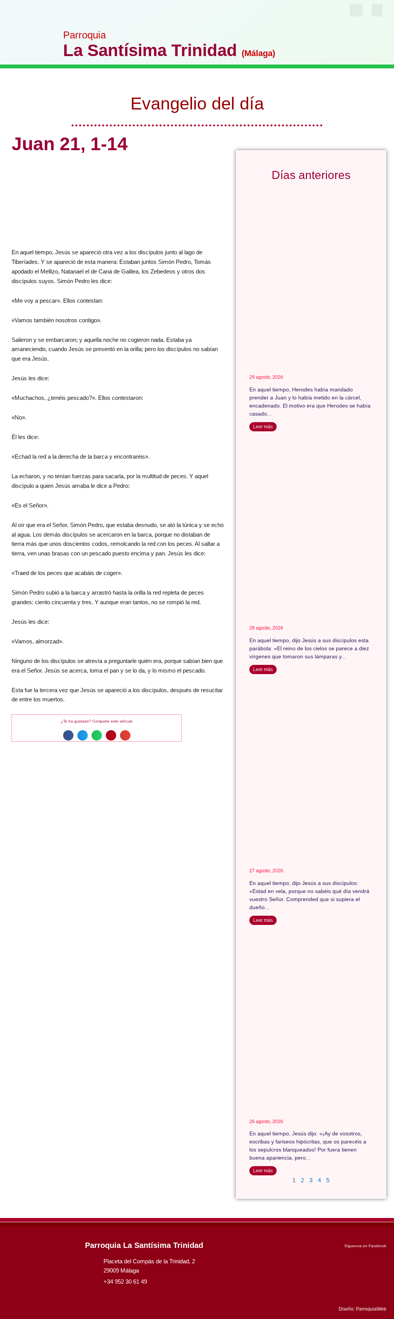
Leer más (263, 426)
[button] (377, 10)
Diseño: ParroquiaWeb (362, 1309)
